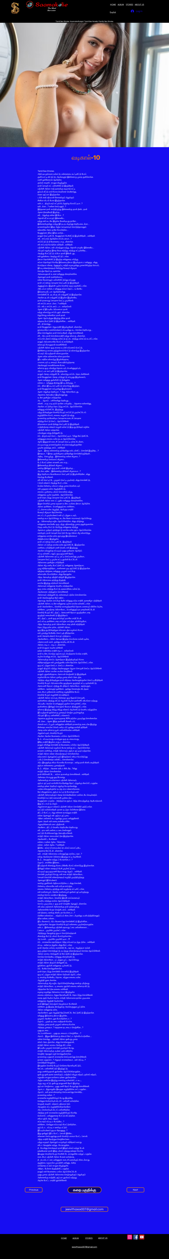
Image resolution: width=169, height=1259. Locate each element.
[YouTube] (141, 1237)
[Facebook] (135, 1237)
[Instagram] (129, 1237)
